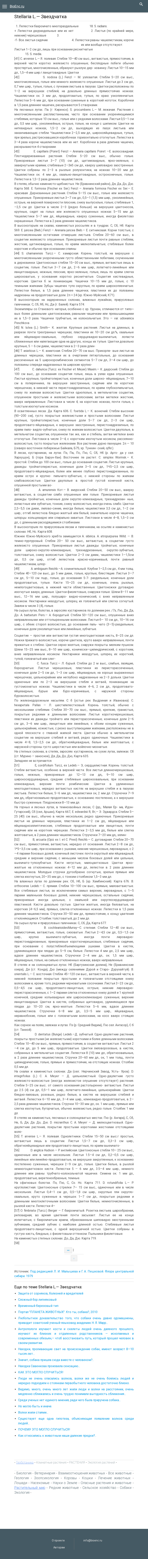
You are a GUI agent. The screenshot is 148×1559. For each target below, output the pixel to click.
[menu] (4, 6)
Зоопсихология (46, 1478)
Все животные (120, 1473)
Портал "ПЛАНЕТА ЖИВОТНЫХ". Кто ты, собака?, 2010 (58, 1312)
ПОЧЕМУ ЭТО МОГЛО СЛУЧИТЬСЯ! (44, 1429)
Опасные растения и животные (106, 1483)
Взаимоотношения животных (81, 1473)
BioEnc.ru (17, 6)
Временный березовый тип (38, 1306)
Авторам (59, 1547)
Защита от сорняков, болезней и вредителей (50, 1293)
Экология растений (101, 1462)
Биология (23, 1473)
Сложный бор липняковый (37, 1299)
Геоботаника (25, 1462)
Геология (21, 1478)
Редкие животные (64, 1488)
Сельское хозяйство (99, 1488)
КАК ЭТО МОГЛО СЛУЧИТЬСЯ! (40, 1372)
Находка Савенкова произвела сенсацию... (49, 1366)
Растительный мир (29, 1488)
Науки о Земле (65, 1483)
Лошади (20, 1483)
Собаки (125, 1488)
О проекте (58, 1540)
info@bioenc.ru (92, 1540)
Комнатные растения (51, 1462)
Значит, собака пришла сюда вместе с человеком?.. (56, 1360)
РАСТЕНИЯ (77, 1462)
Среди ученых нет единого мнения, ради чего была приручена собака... (69, 1400)
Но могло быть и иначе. (35, 1406)
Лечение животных (114, 1478)
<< (68, 1250)
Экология (21, 1492)
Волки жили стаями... (33, 1412)
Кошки (87, 1478)
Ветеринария (44, 1473)
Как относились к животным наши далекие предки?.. (57, 1435)
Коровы (70, 1478)
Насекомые (40, 1483)
